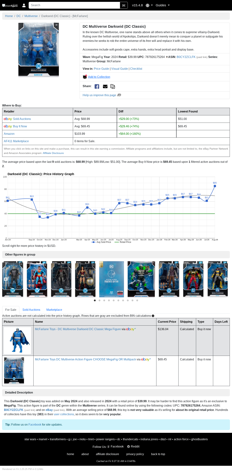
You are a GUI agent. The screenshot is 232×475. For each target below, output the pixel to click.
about (85, 454)
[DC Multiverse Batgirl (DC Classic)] (217, 279)
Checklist (136, 68)
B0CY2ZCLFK (186, 56)
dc (118, 439)
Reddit (135, 446)
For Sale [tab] (10, 309)
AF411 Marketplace (16, 141)
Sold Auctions (21, 118)
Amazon (9, 133)
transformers (58, 439)
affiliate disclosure (107, 454)
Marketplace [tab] (54, 309)
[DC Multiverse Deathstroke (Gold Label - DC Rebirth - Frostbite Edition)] (111, 279)
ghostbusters (199, 439)
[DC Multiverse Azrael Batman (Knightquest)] (193, 279)
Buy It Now (19, 126)
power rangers (105, 439)
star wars (30, 439)
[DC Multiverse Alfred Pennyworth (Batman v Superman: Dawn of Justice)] (169, 279)
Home (9, 16)
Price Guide (101, 68)
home (70, 454)
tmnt (91, 439)
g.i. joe (72, 439)
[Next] (226, 279)
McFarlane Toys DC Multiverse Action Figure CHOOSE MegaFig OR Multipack (85, 359)
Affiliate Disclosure (53, 153)
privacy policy (135, 454)
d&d (163, 439)
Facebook (34, 424)
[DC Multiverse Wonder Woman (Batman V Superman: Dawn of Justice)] (85, 279)
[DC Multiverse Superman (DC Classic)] (37, 279)
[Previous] (6, 279)
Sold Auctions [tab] (31, 309)
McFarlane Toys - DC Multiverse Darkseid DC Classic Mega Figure (78, 329)
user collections (64, 414)
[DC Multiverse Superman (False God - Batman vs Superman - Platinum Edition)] (61, 279)
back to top (158, 454)
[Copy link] (112, 86)
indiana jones (149, 439)
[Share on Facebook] (97, 86)
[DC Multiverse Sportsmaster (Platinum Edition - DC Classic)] (12, 279)
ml (169, 439)
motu (82, 439)
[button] (149, 5)
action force (181, 439)
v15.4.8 (137, 5)
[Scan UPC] (124, 5)
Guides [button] (161, 5)
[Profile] (24, 5)
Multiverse (31, 16)
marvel (43, 439)
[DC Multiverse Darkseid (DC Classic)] (38, 49)
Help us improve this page (100, 95)
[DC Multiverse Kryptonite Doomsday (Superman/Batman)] (141, 279)
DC (18, 16)
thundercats (130, 439)
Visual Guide (119, 68)
